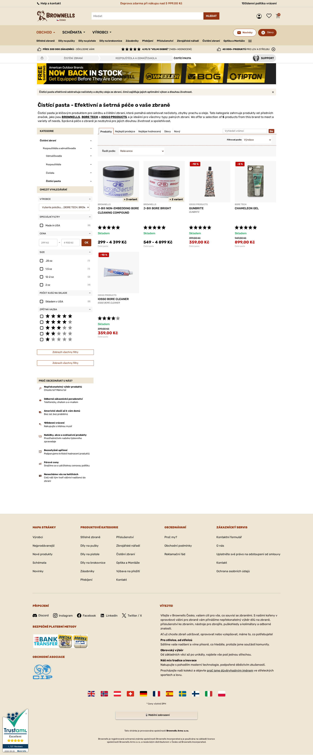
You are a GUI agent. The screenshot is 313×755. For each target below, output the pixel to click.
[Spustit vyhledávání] (211, 16)
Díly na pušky (66, 40)
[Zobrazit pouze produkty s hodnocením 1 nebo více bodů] (65, 339)
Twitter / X (135, 615)
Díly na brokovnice (110, 40)
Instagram (66, 615)
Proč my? (170, 537)
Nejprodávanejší (44, 545)
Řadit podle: (109, 151)
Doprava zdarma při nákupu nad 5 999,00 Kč (151, 3)
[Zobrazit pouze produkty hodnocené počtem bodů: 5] (65, 316)
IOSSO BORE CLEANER (113, 299)
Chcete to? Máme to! (55, 390)
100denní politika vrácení (259, 3)
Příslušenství (165, 40)
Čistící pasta (103, 246)
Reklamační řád (174, 554)
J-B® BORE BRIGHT (157, 208)
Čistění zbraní (211, 40)
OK (86, 242)
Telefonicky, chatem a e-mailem (61, 402)
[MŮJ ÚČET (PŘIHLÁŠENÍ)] (260, 16)
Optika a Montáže (234, 40)
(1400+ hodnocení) (167, 49)
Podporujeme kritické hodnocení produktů (67, 453)
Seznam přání (270, 16)
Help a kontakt (50, 3)
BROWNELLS (71, 117)
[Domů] (41, 58)
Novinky (38, 571)
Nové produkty (43, 554)
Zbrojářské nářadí (188, 41)
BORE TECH (90, 117)
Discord (43, 615)
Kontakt (121, 579)
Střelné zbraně (45, 40)
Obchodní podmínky (178, 545)
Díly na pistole (87, 40)
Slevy (270, 32)
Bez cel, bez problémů (56, 414)
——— (250, 40)
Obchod (44, 32)
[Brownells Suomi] (195, 693)
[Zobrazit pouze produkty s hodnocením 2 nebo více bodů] (65, 333)
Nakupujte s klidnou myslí (58, 426)
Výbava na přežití (128, 571)
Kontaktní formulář (229, 537)
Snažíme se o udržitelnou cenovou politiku (67, 465)
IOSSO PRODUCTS (114, 117)
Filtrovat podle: (234, 140)
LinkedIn (112, 615)
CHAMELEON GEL (247, 208)
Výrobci (100, 32)
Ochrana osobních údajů (233, 571)
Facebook (89, 615)
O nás (220, 545)
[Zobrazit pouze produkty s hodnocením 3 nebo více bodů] (65, 328)
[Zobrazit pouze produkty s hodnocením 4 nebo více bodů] (65, 322)
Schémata (72, 32)
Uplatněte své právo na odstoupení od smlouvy (248, 554)
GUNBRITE (196, 208)
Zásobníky (132, 40)
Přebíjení (147, 40)
